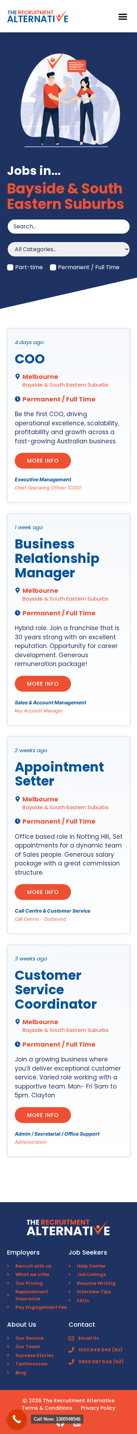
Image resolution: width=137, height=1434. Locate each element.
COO (30, 359)
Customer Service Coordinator (56, 989)
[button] (123, 16)
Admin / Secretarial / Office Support (57, 1134)
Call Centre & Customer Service (52, 911)
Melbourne (40, 377)
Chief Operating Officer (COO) (48, 487)
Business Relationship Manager (57, 558)
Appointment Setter (59, 774)
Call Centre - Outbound (40, 919)
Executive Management (43, 479)
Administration (30, 1142)
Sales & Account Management (50, 702)
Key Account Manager (39, 710)
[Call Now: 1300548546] (16, 1419)
